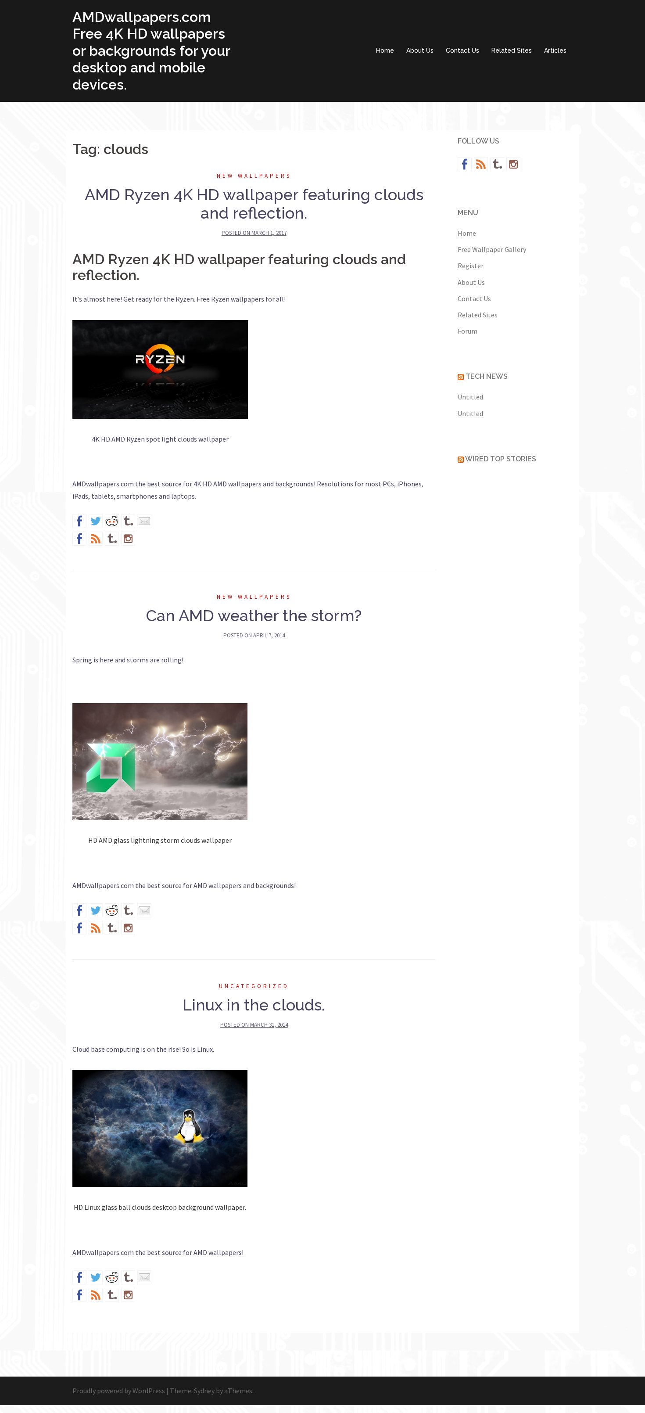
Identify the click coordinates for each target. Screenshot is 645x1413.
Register (471, 265)
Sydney (204, 1390)
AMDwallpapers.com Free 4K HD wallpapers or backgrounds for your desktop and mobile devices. (151, 51)
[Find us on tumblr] (112, 539)
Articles (555, 50)
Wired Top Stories (500, 459)
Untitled (470, 396)
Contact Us (462, 50)
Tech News (487, 376)
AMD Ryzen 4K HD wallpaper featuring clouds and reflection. (254, 203)
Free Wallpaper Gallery (492, 249)
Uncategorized (254, 986)
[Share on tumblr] (128, 521)
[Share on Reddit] (112, 521)
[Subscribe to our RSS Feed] (96, 539)
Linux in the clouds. (254, 1005)
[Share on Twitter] (96, 521)
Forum (467, 331)
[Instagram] (128, 539)
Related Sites (511, 50)
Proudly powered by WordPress (118, 1390)
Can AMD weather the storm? (254, 615)
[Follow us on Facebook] (79, 539)
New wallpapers (254, 176)
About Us (420, 50)
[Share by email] (144, 521)
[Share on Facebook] (79, 521)
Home (385, 50)
